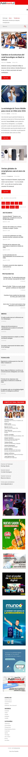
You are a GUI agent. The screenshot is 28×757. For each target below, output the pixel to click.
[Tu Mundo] (14, 645)
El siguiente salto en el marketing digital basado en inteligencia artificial (12, 390)
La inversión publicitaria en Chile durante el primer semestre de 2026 (13, 236)
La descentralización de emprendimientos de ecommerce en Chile (13, 256)
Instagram (7, 716)
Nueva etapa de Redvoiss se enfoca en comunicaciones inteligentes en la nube (12, 370)
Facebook (7, 710)
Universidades (8, 725)
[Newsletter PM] (14, 691)
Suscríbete (7, 740)
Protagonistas (8, 727)
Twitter (6, 712)
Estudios (9, 62)
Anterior (7, 203)
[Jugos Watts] (13, 549)
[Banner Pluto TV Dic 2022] (13, 595)
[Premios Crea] (14, 515)
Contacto (7, 703)
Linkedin (6, 718)
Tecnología (7, 734)
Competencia (10, 176)
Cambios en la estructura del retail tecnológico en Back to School (12, 57)
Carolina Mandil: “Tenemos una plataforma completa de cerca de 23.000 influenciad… (12, 218)
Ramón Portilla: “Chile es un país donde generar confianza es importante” (14, 287)
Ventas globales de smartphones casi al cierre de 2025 (13, 171)
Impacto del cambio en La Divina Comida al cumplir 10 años (12, 227)
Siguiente (12, 207)
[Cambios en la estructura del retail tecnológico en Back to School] (14, 40)
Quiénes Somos (8, 699)
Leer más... (6, 77)
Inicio (3, 203)
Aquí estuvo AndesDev (14, 751)
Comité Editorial (8, 701)
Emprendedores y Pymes (10, 729)
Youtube (6, 714)
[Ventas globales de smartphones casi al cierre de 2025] (14, 153)
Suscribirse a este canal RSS (10, 198)
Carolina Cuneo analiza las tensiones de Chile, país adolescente (14, 296)
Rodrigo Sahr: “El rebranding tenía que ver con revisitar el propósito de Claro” (14, 278)
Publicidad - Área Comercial (10, 705)
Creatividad (7, 731)
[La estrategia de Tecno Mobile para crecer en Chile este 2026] (14, 93)
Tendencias (7, 723)
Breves (8, 113)
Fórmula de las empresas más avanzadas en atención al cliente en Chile (13, 246)
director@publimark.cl (7, 484)
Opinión (6, 732)
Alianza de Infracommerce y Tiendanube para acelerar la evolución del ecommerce (12, 328)
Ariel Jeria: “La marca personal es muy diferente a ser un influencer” (14, 304)
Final (17, 207)
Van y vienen (7, 736)
